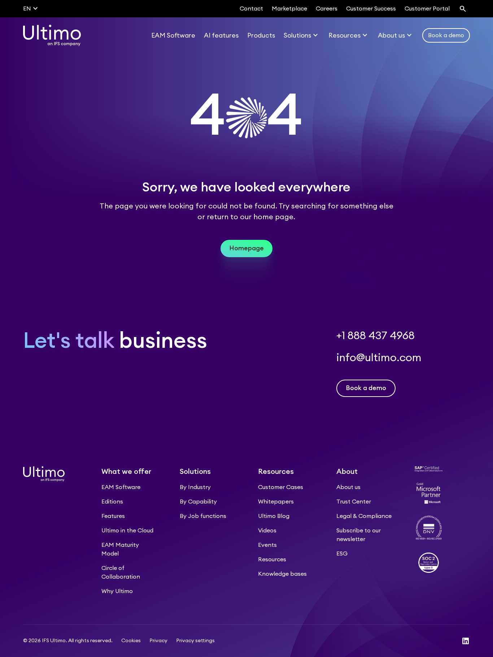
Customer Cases (280, 487)
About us (348, 487)
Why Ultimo (117, 591)
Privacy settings (195, 640)
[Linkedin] (465, 640)
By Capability (198, 502)
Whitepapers (276, 502)
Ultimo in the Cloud (127, 530)
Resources (272, 559)
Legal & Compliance (364, 516)
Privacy (158, 640)
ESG (342, 554)
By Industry (195, 487)
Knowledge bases (282, 574)
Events (267, 545)
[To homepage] (52, 35)
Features (113, 516)
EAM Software (120, 487)
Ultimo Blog (273, 516)
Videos (267, 530)
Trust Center (353, 502)
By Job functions (203, 516)
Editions (112, 502)
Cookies (131, 640)
